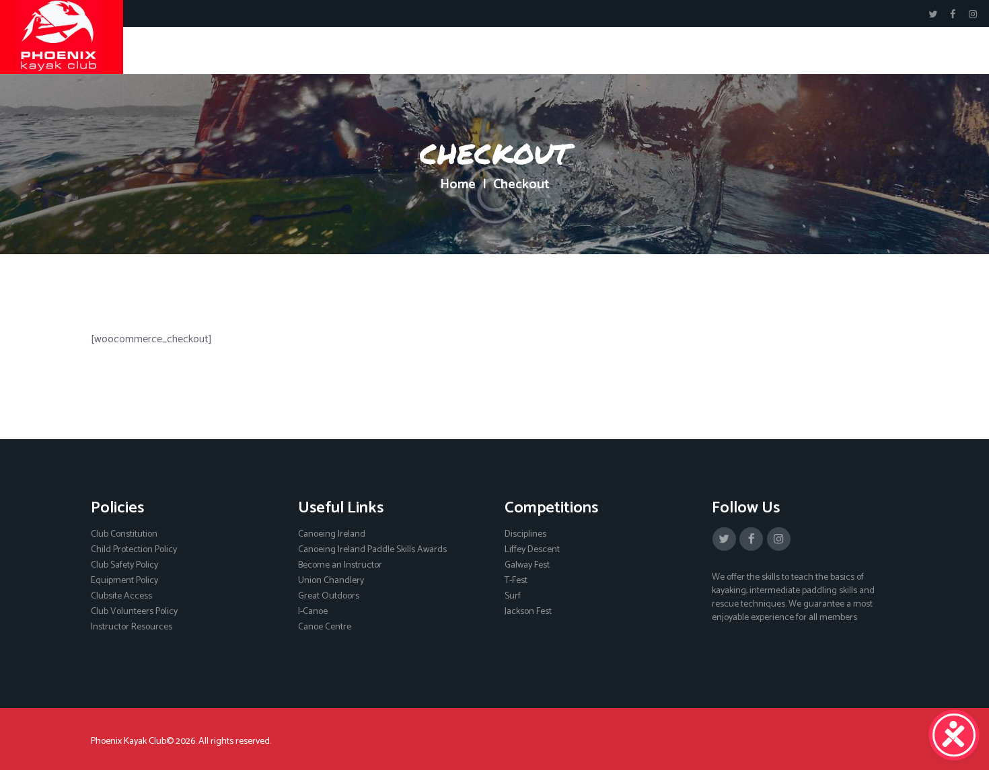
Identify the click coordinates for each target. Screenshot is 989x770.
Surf (513, 596)
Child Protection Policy (134, 549)
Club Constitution (124, 534)
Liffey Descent (532, 549)
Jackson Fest (528, 611)
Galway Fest (527, 565)
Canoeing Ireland (331, 534)
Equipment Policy (124, 580)
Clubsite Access (121, 596)
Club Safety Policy (124, 565)
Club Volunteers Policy (134, 611)
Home (458, 185)
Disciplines (525, 534)
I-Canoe (313, 611)
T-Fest (516, 580)
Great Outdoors (328, 596)
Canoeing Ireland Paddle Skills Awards (372, 549)
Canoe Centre (324, 627)
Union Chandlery (331, 580)
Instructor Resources (131, 627)
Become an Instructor (340, 565)
